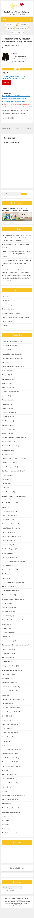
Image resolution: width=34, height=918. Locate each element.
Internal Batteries (8, 511)
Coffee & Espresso (8, 515)
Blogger (20, 868)
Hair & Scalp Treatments (10, 536)
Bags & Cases (6, 545)
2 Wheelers (6, 678)
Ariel (4, 770)
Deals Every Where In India (16, 12)
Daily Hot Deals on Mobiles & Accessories (16, 317)
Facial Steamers (7, 586)
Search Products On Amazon (11, 313)
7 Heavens (5, 804)
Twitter (25, 110)
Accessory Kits (7, 442)
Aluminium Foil (7, 595)
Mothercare (25, 104)
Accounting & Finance (10, 808)
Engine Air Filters (8, 682)
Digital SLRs (6, 450)
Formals (5, 488)
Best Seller (5, 326)
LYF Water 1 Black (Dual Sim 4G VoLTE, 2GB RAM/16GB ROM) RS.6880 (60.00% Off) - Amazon (16, 263)
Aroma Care (6, 603)
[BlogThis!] (8, 118)
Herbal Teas (6, 475)
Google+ (7, 113)
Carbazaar (5, 662)
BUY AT (17, 69)
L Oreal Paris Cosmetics (10, 812)
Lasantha (28, 901)
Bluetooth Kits (7, 553)
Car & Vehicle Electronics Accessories (15, 645)
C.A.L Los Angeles (8, 557)
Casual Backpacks (8, 467)
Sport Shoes (6, 421)
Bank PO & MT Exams (9, 799)
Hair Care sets (7, 611)
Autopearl (5, 375)
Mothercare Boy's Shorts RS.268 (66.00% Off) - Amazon (17, 40)
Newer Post (6, 129)
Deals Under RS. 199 (17, 33)
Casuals (5, 483)
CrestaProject (11, 901)
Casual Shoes (7, 703)
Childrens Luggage (8, 549)
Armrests (5, 741)
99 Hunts (5, 829)
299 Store (5, 820)
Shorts (4, 107)
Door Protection (7, 641)
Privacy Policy (7, 305)
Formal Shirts (7, 387)
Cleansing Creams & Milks (11, 670)
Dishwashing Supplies (10, 591)
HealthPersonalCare (9, 758)
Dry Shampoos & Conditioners (12, 561)
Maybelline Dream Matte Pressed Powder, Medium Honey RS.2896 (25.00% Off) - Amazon (16, 253)
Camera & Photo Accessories (12, 699)
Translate (16, 891)
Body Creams (6, 616)
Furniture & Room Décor (10, 766)
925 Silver (5, 824)
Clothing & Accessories (12, 104)
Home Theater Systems (10, 528)
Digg (24, 113)
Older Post (28, 129)
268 (6, 83)
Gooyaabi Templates (17, 905)
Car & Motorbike (7, 346)
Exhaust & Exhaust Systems (11, 582)
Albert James (6, 728)
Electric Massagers (8, 733)
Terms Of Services (8, 309)
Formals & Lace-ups (9, 503)
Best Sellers (10, 29)
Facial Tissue (7, 737)
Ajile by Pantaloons (9, 833)
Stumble (16, 113)
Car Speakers (6, 779)
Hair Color (6, 787)
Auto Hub (5, 383)
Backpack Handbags (9, 666)
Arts (3, 791)
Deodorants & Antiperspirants (12, 458)
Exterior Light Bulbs (9, 762)
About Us (5, 296)
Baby (4, 362)
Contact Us (6, 300)
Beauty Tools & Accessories (11, 620)
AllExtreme (6, 454)
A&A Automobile (7, 412)
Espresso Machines (9, 783)
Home (17, 129)
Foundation (6, 565)
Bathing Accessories (9, 753)
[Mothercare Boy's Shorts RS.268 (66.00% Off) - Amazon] (5, 73)
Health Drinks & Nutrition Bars (13, 437)
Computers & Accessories (10, 358)
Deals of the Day (7, 321)
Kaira (4, 479)
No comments (27, 107)
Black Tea (5, 624)
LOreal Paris (6, 408)
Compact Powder (8, 607)
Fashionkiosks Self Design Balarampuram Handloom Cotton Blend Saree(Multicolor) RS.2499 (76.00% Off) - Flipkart (16, 237)
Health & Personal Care (10, 354)
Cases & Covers (7, 492)
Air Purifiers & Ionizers (10, 749)
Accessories (6, 400)
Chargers (5, 628)
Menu (4, 19)
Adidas (4, 636)
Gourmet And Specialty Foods (12, 795)
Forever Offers (23, 25)
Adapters (5, 578)
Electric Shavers (8, 649)
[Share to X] (11, 118)
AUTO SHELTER (7, 745)
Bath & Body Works (8, 724)
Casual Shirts (7, 379)
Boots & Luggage (8, 532)
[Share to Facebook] (13, 118)
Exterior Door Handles (9, 687)
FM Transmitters (8, 674)
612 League (6, 425)
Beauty (4, 350)
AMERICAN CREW (8, 462)
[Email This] (6, 118)
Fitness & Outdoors (8, 391)
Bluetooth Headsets (9, 446)
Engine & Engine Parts (10, 712)
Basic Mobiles (7, 417)
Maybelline (6, 433)
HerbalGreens (7, 816)
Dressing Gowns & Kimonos (11, 599)
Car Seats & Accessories (10, 708)
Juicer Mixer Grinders (9, 524)
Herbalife (5, 720)
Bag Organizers (7, 657)
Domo (4, 507)
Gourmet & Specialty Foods (11, 366)
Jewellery (5, 371)
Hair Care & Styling (9, 691)
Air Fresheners (7, 429)
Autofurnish (6, 404)
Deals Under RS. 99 (22, 29)
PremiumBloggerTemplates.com (13, 903)
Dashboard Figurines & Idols (12, 471)
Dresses (5, 396)
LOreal (4, 695)
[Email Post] (3, 118)
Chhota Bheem (7, 632)
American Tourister (9, 570)
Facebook (16, 110)
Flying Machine (8, 653)
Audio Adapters (7, 540)
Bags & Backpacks (8, 774)
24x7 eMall (6, 716)
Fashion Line (7, 520)
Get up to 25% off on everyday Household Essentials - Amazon (15, 209)
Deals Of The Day (11, 25)
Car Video (5, 574)
